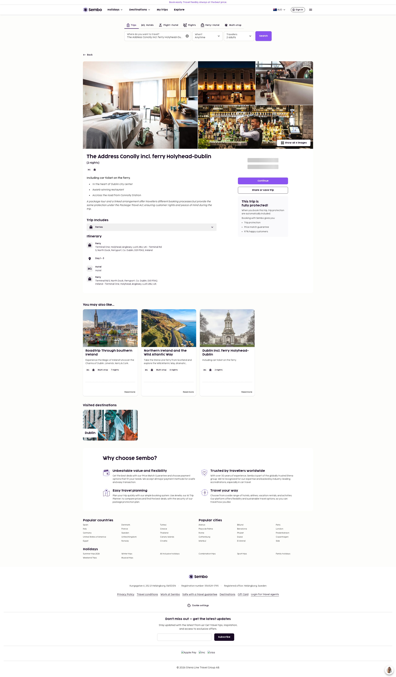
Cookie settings (200, 605)
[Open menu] (310, 9)
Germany (87, 533)
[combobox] (155, 37)
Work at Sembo (170, 594)
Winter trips (126, 554)
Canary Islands (167, 537)
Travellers (231, 34)
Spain (85, 525)
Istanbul (202, 541)
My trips (162, 10)
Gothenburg (204, 537)
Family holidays (283, 554)
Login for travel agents (265, 594)
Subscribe (224, 637)
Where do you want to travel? (143, 34)
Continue (263, 181)
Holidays (113, 10)
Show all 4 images (296, 143)
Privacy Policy (125, 594)
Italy (85, 529)
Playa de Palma (206, 529)
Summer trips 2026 (91, 554)
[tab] (131, 25)
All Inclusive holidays (169, 554)
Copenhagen (282, 537)
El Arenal (241, 541)
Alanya (202, 525)
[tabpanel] (198, 36)
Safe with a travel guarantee (199, 594)
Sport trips (242, 554)
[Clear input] (187, 36)
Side (278, 541)
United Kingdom (129, 537)
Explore (179, 10)
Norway (125, 541)
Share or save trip (263, 190)
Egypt (85, 541)
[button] (152, 227)
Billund (240, 525)
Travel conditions (147, 594)
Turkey (163, 525)
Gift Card (243, 594)
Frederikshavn (282, 533)
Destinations (138, 10)
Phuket (240, 533)
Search (263, 36)
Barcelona (242, 529)
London (279, 529)
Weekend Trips (90, 558)
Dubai (240, 537)
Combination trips (207, 554)
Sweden (125, 533)
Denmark (125, 525)
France (124, 529)
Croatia (163, 541)
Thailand (164, 533)
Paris (278, 525)
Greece (163, 529)
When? (198, 34)
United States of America (94, 537)
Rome (201, 533)
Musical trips (127, 558)
